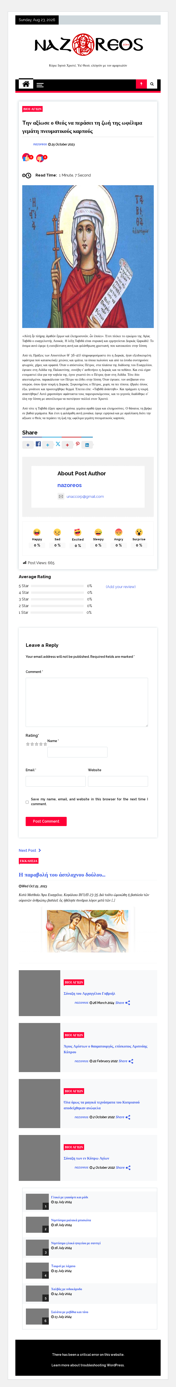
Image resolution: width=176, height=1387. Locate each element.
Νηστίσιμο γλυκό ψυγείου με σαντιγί (76, 1243)
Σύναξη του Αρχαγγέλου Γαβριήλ (89, 993)
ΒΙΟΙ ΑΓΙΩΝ (32, 109)
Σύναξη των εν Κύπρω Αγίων (86, 1158)
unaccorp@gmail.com (85, 496)
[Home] (26, 84)
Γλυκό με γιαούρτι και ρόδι (69, 1197)
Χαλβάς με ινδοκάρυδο (66, 1289)
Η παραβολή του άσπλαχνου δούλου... (62, 874)
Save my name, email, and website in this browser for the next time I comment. (89, 801)
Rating (32, 735)
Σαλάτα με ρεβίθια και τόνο (69, 1312)
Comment (34, 672)
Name (53, 741)
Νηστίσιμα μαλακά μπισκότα (71, 1220)
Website (94, 770)
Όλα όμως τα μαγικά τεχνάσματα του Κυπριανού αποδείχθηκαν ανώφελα (102, 1105)
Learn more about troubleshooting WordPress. (88, 1365)
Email (31, 770)
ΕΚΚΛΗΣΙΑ (28, 861)
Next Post (27, 850)
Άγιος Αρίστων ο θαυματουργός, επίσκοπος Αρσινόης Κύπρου (105, 1049)
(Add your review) (121, 587)
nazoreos (70, 485)
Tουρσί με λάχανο (63, 1266)
